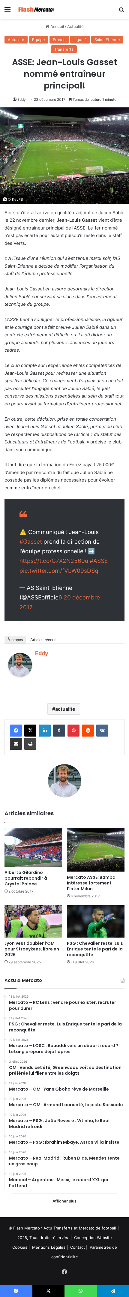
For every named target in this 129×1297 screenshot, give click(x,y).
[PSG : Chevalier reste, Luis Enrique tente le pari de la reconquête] (95, 921)
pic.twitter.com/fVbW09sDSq (59, 570)
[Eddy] (20, 675)
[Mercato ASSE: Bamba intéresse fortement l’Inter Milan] (95, 850)
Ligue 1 (80, 39)
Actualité (75, 26)
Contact (77, 1247)
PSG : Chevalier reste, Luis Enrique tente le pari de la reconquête (95, 949)
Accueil (56, 26)
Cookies (19, 1247)
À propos (15, 640)
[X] (30, 731)
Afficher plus (64, 1201)
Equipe (38, 39)
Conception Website (93, 1237)
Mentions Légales (48, 1247)
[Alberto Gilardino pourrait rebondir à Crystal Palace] (33, 847)
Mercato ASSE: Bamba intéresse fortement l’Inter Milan (91, 883)
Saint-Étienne (107, 39)
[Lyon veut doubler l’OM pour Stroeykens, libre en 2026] (33, 921)
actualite (65, 709)
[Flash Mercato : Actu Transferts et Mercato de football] (39, 9)
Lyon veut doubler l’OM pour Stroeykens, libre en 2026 (31, 949)
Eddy (21, 99)
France (59, 39)
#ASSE (99, 560)
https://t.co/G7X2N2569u (54, 560)
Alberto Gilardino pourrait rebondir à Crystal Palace (25, 878)
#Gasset (31, 541)
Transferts (64, 49)
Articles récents (44, 640)
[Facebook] (16, 731)
